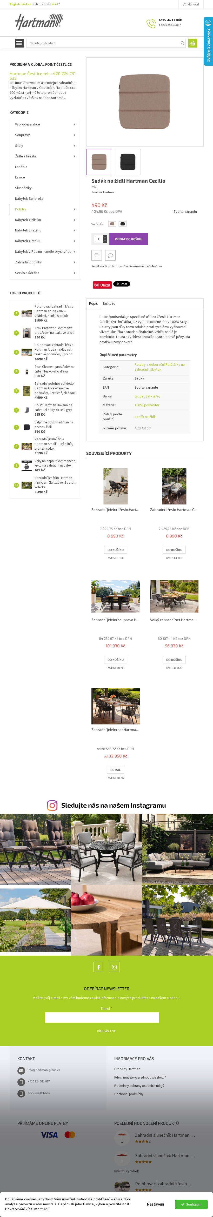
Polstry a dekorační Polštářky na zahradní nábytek (160, 367)
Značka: (103, 192)
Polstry (20, 209)
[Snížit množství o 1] (105, 241)
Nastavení (155, 1204)
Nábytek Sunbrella (29, 198)
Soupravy (22, 135)
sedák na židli (145, 417)
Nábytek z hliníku (28, 220)
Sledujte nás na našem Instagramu (113, 805)
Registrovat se (20, 4)
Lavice (20, 177)
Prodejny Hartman (127, 1069)
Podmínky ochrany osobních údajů (139, 1085)
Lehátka (21, 167)
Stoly (19, 145)
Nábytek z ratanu (28, 230)
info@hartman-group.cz (44, 1070)
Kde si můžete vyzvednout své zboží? (140, 1077)
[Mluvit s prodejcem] (110, 255)
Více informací (37, 1209)
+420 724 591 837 (39, 1081)
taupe (139, 396)
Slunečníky (23, 188)
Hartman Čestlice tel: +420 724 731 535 (43, 75)
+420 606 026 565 (39, 1093)
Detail (115, 770)
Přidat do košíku (128, 239)
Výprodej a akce (27, 124)
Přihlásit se (106, 1031)
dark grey (153, 396)
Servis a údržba (27, 273)
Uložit (105, 285)
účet (54, 4)
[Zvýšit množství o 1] (105, 237)
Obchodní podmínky (128, 1094)
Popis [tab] (93, 303)
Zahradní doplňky (28, 262)
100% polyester (147, 405)
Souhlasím (194, 1204)
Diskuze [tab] (109, 303)
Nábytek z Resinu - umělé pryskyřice (43, 251)
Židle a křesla (25, 156)
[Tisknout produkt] (96, 255)
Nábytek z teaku (27, 241)
